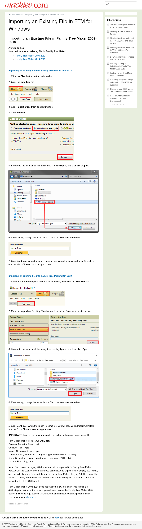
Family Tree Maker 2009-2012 (30, 55)
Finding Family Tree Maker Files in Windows (121, 74)
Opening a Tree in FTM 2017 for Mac (122, 32)
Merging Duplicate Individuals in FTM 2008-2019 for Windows (122, 50)
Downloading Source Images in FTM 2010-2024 (122, 58)
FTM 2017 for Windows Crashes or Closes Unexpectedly (120, 98)
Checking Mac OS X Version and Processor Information (122, 90)
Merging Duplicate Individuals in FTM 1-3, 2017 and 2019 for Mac (122, 40)
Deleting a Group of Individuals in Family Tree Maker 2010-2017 (120, 66)
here (57, 517)
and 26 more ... (119, 104)
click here (31, 497)
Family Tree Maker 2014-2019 (30, 59)
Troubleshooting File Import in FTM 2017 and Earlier (122, 26)
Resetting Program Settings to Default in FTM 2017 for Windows (121, 82)
